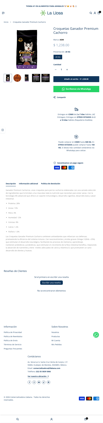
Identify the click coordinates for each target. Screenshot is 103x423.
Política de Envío (10, 340)
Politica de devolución (50, 183)
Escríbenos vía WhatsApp (78, 89)
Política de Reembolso (13, 336)
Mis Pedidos (57, 344)
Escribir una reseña (51, 282)
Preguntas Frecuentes (13, 348)
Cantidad (57, 64)
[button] (96, 335)
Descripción (11, 183)
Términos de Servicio (12, 344)
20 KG (57, 57)
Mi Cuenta (56, 340)
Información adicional (28, 183)
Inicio (6, 22)
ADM (62, 39)
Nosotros (55, 332)
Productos (56, 336)
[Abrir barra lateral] (2, 130)
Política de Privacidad (13, 332)
